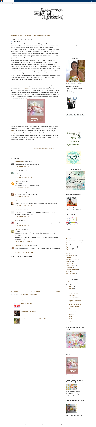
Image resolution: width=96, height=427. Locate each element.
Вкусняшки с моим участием (24, 154)
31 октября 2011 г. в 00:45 (24, 166)
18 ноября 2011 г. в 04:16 (24, 252)
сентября (71, 311)
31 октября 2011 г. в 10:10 (24, 205)
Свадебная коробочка (75, 304)
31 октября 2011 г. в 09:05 (24, 188)
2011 (69, 284)
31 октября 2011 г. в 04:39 (24, 177)
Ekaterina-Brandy (19, 161)
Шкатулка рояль (70, 273)
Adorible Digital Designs (68, 424)
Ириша (17, 170)
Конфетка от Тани (74, 306)
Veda (16, 201)
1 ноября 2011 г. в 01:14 (23, 241)
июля (70, 316)
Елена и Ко (18, 229)
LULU (16, 220)
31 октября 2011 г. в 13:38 (24, 216)
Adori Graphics (92, 3)
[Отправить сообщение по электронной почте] (54, 148)
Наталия (17, 181)
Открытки (69, 261)
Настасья (17, 192)
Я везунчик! (16, 41)
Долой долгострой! (74, 309)
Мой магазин (27, 35)
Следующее (14, 291)
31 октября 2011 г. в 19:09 (24, 225)
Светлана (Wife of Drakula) (22, 245)
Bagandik (17, 209)
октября (71, 291)
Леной (20, 128)
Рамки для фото (70, 265)
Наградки (35, 154)
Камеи (68, 245)
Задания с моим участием (73, 242)
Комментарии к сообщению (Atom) (30, 294)
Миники (68, 251)
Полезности (69, 263)
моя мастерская (70, 255)
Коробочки (69, 249)
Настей (27, 88)
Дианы (28, 98)
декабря (71, 286)
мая (70, 321)
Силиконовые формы (72, 269)
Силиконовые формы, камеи (42, 35)
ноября (71, 288)
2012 (69, 282)
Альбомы (68, 238)
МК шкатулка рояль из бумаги (28, 311)
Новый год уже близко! (26, 303)
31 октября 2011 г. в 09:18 (24, 196)
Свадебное (69, 267)
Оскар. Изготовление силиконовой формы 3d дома (34, 318)
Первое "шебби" (73, 293)
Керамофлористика (71, 247)
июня (70, 318)
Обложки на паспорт (72, 259)
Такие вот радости (74, 297)
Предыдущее (56, 291)
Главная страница (16, 35)
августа (71, 314)
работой (13, 130)
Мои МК (68, 253)
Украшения (69, 271)
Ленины (16, 133)
